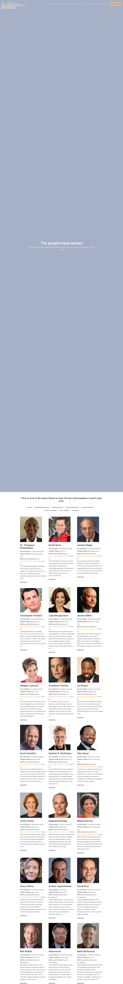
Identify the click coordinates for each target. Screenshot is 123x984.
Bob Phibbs (26, 951)
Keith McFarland (86, 951)
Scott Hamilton (28, 753)
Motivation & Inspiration (72, 507)
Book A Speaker (116, 4)
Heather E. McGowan (60, 753)
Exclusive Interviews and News (97, 4)
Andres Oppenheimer (60, 886)
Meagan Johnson (29, 686)
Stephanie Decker (58, 821)
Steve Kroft (55, 951)
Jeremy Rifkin (84, 615)
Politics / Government (50, 510)
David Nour (83, 886)
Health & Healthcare (57, 507)
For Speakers (75, 4)
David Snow (55, 545)
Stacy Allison (27, 886)
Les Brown (82, 686)
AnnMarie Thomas (58, 686)
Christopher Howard (31, 615)
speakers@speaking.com (32, 559)
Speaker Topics (64, 4)
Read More (23, 582)
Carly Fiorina (27, 821)
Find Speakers (52, 4)
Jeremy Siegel (84, 545)
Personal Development (87, 507)
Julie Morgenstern (58, 615)
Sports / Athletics (64, 510)
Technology (75, 510)
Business (29, 507)
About (83, 4)
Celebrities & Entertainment (42, 507)
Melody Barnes (85, 821)
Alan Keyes (83, 753)
